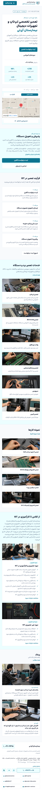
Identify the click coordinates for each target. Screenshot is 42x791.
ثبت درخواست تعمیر (28, 49)
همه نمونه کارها (35, 434)
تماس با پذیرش (21, 166)
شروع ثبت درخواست (31, 253)
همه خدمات (36, 275)
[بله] (4, 770)
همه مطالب (36, 660)
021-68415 (29, 62)
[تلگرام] (9, 770)
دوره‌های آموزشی (29, 55)
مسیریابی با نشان (22, 121)
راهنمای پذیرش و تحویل (32, 154)
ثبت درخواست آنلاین (21, 160)
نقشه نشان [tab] (30, 95)
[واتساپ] (14, 770)
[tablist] (21, 94)
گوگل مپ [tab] (12, 95)
